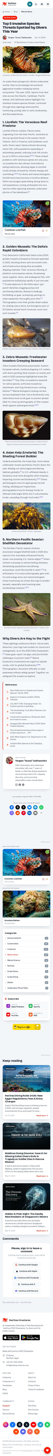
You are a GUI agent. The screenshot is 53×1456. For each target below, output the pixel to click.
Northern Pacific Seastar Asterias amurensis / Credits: (26, 629)
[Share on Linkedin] (29, 813)
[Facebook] (20, 784)
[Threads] (19, 1424)
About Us (32, 1377)
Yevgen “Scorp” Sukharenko (31, 760)
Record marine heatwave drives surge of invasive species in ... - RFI (26, 731)
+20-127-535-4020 (14, 1362)
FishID (5, 1393)
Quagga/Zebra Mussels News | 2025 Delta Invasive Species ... (27, 725)
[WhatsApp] (47, 1424)
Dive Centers (33, 1410)
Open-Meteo (7, 1453)
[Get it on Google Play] (30, 1337)
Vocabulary (7, 1385)
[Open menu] (47, 4)
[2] (31, 156)
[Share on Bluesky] (29, 807)
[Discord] (23, 1431)
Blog (5, 1389)
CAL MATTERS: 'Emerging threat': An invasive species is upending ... (25, 705)
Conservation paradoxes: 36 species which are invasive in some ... (27, 718)
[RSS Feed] (37, 1431)
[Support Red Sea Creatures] (47, 1450)
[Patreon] (30, 1431)
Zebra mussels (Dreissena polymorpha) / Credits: (26, 443)
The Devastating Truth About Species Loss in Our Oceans (28, 711)
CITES (38, 1450)
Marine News (10, 18)
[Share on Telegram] (35, 807)
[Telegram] (40, 1424)
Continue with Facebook (28, 1278)
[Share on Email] (35, 813)
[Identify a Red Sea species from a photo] (29, 4)
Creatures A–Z (9, 1381)
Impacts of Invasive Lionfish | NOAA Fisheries (25, 698)
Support (6, 1406)
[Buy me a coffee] (27, 1027)
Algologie (37, 531)
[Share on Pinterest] (23, 813)
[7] (28, 587)
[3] (4, 284)
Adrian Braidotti (44, 349)
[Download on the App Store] (11, 1337)
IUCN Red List (27, 1450)
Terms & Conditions (36, 1389)
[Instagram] (16, 784)
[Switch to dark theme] (35, 4)
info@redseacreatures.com (17, 1365)
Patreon (6, 1410)
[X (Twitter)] (26, 1424)
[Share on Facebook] (12, 807)
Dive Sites (32, 1406)
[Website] (23, 784)
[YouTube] (33, 1424)
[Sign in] (41, 4)
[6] (13, 380)
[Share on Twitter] (23, 807)
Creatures (7, 1377)
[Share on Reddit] (17, 813)
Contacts (32, 1381)
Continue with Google (28, 1265)
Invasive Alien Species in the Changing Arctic (26, 744)
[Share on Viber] (12, 813)
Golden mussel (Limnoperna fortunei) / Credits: (26, 349)
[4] (33, 156)
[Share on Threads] (17, 807)
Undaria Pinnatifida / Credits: (26, 531)
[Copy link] (41, 813)
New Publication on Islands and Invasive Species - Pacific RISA (26, 691)
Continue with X (28, 1284)
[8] (39, 665)
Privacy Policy (34, 1385)
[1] (37, 479)
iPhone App (33, 1414)
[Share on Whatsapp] (41, 807)
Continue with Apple (28, 1271)
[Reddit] (16, 1431)
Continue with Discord (28, 1291)
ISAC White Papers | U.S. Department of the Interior (28, 738)
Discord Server (9, 1414)
